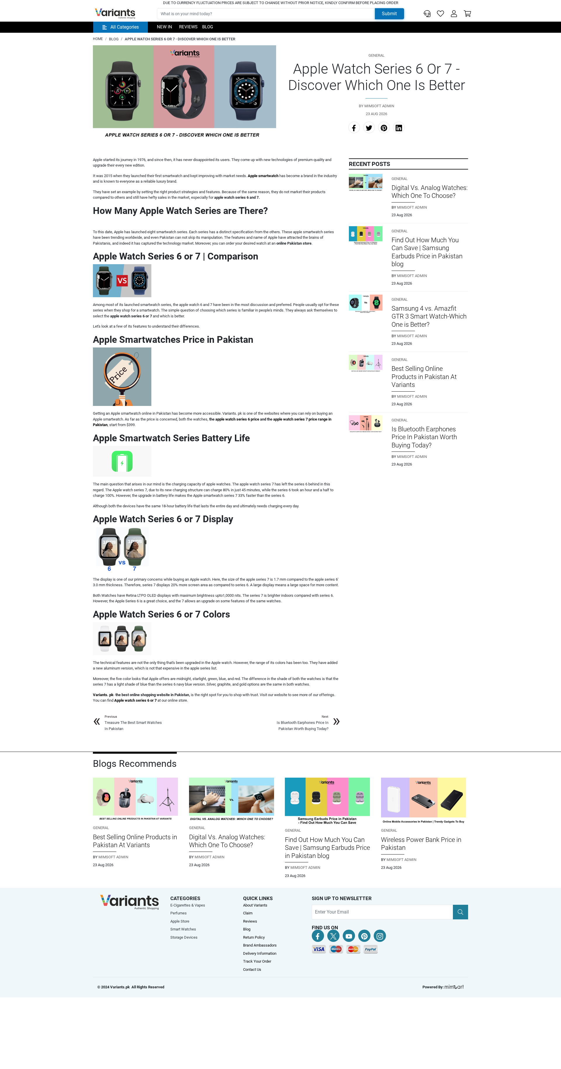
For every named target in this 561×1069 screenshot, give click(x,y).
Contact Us (252, 969)
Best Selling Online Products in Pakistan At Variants (424, 376)
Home (98, 39)
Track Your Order (257, 961)
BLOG (114, 39)
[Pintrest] (364, 936)
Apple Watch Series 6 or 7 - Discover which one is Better (180, 39)
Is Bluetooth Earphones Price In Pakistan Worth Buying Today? (424, 437)
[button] (454, 13)
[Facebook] (318, 936)
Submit (389, 13)
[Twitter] (333, 936)
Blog (207, 27)
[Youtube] (349, 936)
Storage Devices (184, 937)
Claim (247, 913)
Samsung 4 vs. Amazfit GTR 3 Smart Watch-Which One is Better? (429, 316)
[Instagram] (380, 936)
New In (164, 27)
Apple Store (179, 921)
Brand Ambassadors (260, 945)
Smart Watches (183, 929)
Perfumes (178, 913)
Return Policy (254, 937)
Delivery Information (259, 953)
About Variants (255, 905)
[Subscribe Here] (460, 912)
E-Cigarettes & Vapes (187, 905)
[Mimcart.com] (454, 987)
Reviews (188, 27)
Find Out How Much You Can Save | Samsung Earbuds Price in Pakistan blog (327, 847)
